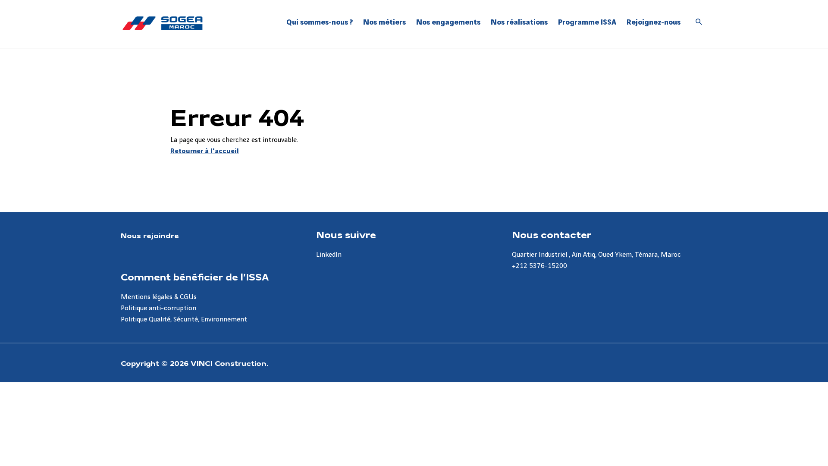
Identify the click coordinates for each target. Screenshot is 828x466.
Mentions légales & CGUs (159, 297)
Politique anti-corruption (158, 308)
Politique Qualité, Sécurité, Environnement (184, 319)
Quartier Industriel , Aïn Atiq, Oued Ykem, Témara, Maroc (596, 254)
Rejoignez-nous (654, 22)
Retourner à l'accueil (204, 151)
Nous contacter (551, 234)
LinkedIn (329, 254)
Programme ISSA (587, 22)
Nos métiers (384, 22)
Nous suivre (346, 234)
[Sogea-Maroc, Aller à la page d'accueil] (162, 23)
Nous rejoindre (150, 235)
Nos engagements (448, 22)
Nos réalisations (519, 22)
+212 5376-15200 (539, 266)
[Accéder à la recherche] (699, 22)
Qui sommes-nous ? (319, 22)
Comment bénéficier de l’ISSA (195, 276)
